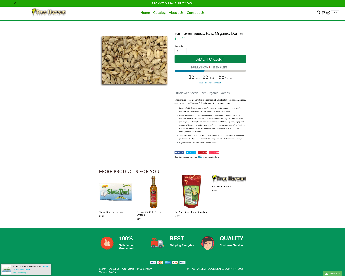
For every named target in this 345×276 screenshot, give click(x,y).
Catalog (159, 12)
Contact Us (196, 12)
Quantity (179, 46)
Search (102, 268)
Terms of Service (108, 272)
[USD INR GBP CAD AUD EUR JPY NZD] (335, 12)
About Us (176, 12)
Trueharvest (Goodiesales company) (213, 268)
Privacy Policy (144, 268)
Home (145, 12)
